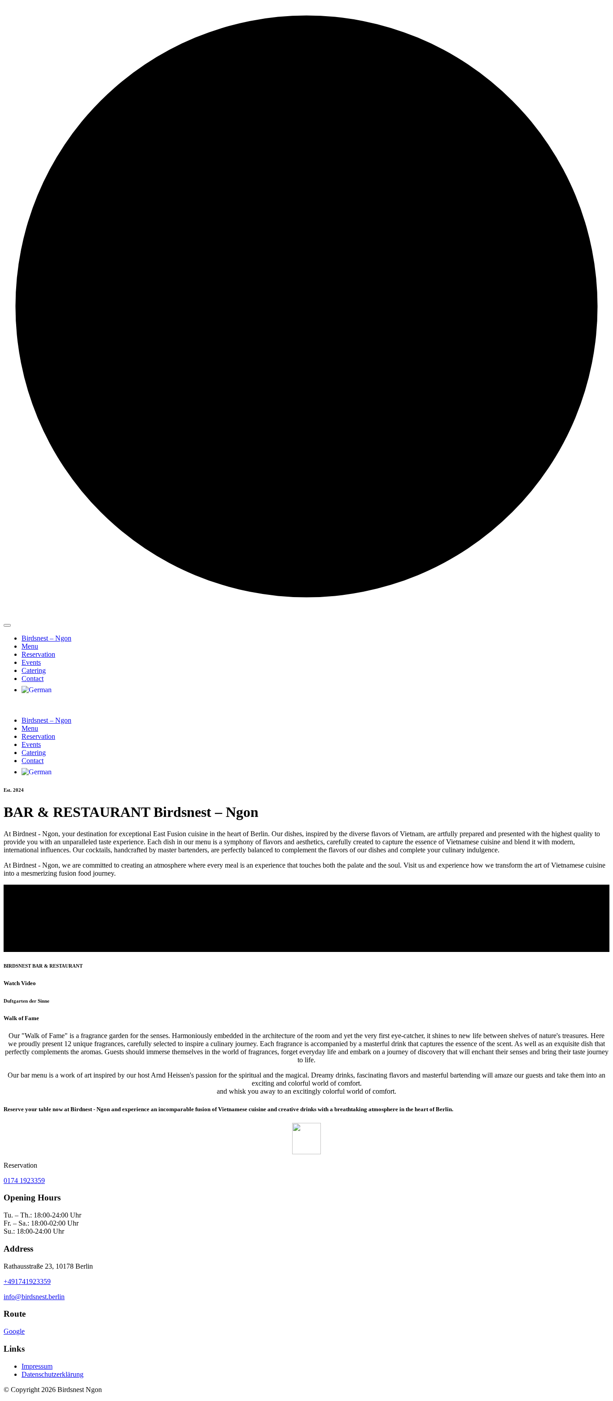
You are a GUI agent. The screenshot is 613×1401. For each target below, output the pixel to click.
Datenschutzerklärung (52, 1374)
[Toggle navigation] (7, 625)
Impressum (37, 1366)
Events (31, 662)
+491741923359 (27, 1281)
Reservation (38, 654)
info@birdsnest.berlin (34, 1297)
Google (14, 1331)
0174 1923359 (24, 1180)
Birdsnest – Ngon (46, 638)
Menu (30, 646)
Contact (33, 678)
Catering (34, 670)
